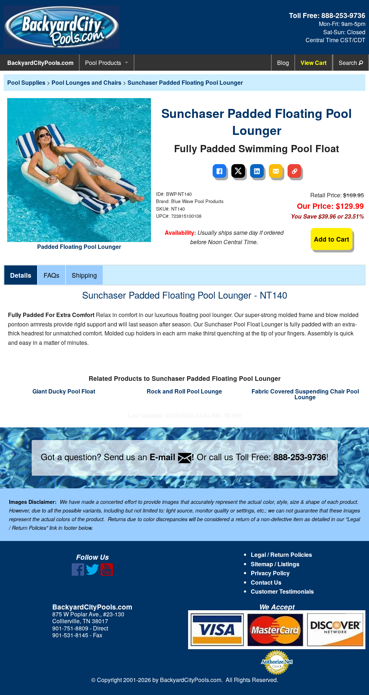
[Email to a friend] (276, 171)
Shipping (84, 275)
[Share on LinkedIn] (257, 171)
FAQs (51, 275)
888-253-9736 (343, 15)
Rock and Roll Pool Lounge (184, 391)
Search (349, 62)
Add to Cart (331, 238)
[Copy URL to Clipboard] (294, 171)
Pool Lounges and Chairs (86, 82)
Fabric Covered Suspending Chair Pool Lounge (305, 394)
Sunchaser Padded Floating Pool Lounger (185, 82)
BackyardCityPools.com (40, 62)
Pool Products (103, 62)
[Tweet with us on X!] (92, 573)
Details (20, 275)
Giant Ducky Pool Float (63, 391)
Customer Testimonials (282, 591)
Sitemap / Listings (275, 564)
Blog (283, 62)
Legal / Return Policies (281, 554)
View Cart (313, 62)
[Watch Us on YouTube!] (107, 573)
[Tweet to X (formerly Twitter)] (238, 171)
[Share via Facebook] (219, 171)
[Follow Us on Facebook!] (78, 573)
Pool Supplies (26, 82)
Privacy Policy (270, 573)
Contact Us (266, 582)
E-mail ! (172, 456)
